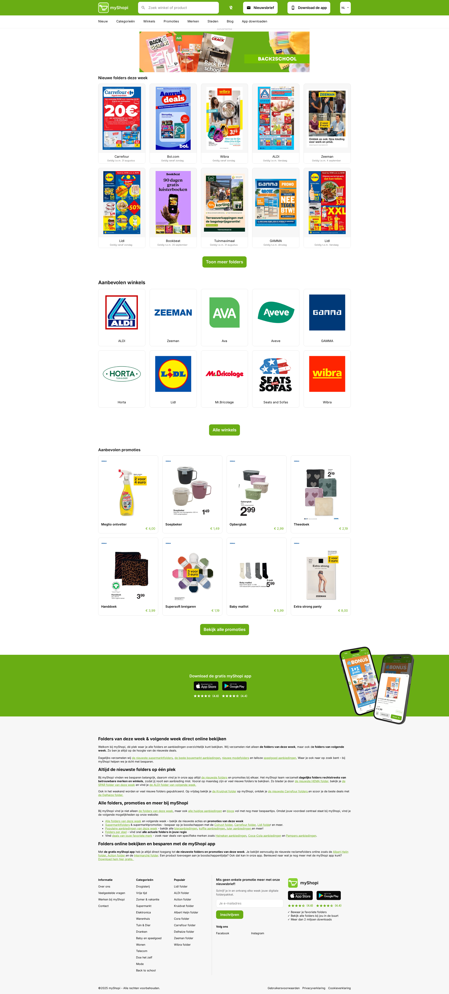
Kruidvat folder (184, 906)
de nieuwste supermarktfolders (152, 758)
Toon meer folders (224, 261)
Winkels (149, 21)
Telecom (141, 951)
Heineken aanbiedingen (231, 835)
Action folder (116, 855)
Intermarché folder (146, 855)
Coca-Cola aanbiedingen (264, 835)
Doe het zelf (144, 957)
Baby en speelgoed (149, 938)
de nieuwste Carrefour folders (288, 791)
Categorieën (125, 21)
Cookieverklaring (339, 988)
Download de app (312, 8)
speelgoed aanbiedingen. (280, 758)
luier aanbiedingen (239, 828)
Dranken (141, 931)
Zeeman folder (183, 938)
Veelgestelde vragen (111, 893)
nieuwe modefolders (235, 758)
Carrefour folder (245, 824)
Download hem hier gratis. (116, 859)
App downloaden (254, 21)
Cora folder (181, 918)
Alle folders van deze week (123, 821)
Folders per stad (116, 832)
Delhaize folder (184, 931)
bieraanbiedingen (185, 828)
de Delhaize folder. (110, 795)
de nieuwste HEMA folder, (312, 781)
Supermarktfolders (117, 824)
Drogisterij (143, 886)
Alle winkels (224, 429)
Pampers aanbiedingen (301, 835)
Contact (103, 906)
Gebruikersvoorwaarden (284, 988)
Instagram (257, 933)
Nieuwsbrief (264, 8)
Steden (212, 21)
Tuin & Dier (143, 925)
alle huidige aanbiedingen (205, 811)
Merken (193, 21)
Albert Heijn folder (186, 912)
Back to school (146, 970)
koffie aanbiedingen (212, 828)
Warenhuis (143, 918)
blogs (230, 811)
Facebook (222, 933)
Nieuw (103, 21)
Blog (230, 21)
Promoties (171, 21)
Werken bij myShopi (111, 899)
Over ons (104, 886)
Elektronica (143, 912)
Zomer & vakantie (147, 899)
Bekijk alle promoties (225, 629)
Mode (140, 964)
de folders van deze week (156, 811)
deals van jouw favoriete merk (132, 835)
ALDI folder (181, 893)
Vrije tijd (141, 893)
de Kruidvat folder (224, 791)
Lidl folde (263, 824)
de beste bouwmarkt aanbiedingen (197, 758)
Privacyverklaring (313, 988)
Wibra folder (182, 944)
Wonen (140, 944)
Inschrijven (229, 915)
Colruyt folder (223, 824)
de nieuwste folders (214, 777)
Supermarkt (143, 906)
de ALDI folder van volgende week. (172, 785)
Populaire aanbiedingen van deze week (131, 828)
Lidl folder (180, 886)
